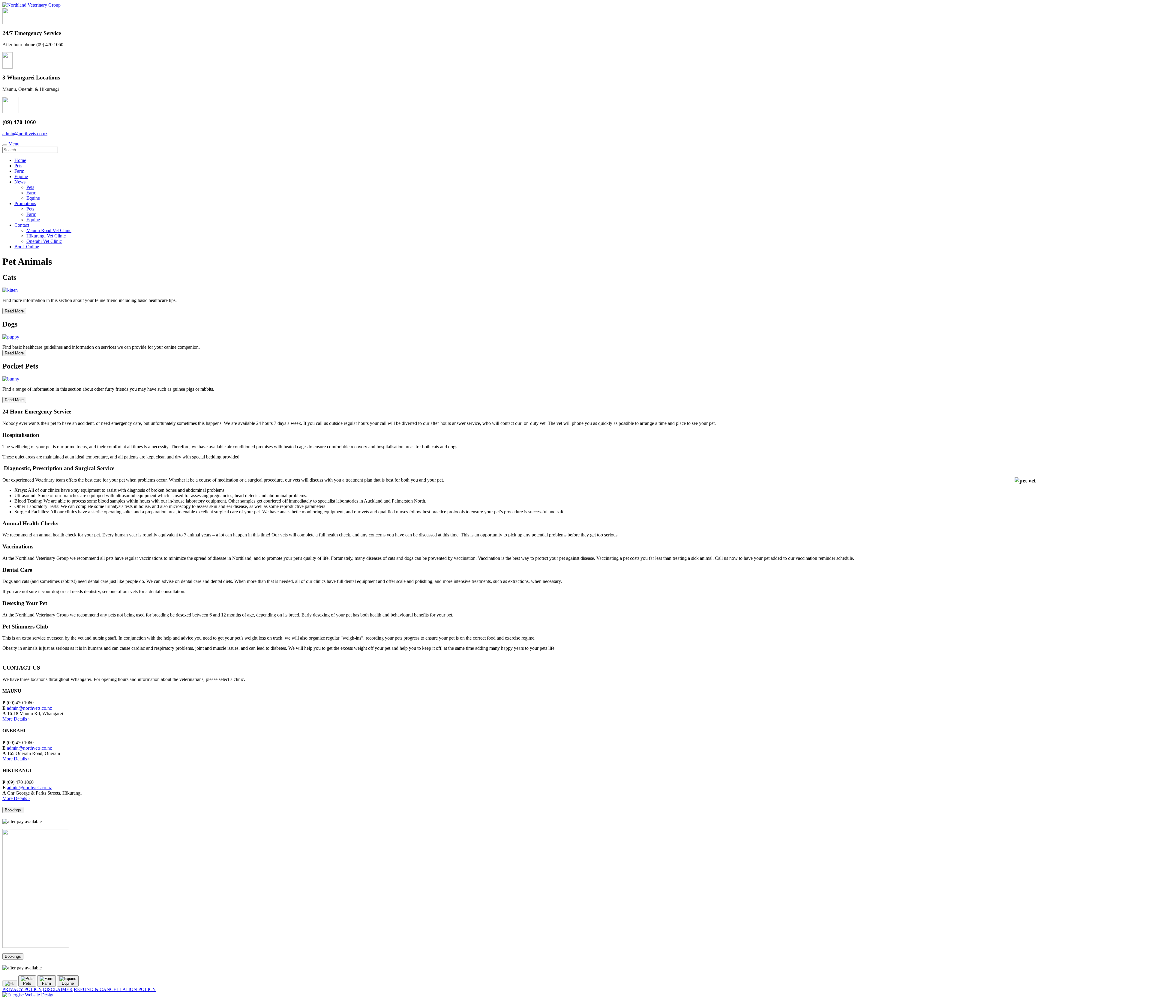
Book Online (26, 246)
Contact (21, 225)
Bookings (13, 810)
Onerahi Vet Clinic (44, 241)
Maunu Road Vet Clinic (48, 230)
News (20, 181)
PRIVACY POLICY (22, 989)
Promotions (25, 203)
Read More (14, 311)
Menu (14, 143)
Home (20, 160)
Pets (18, 165)
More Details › (16, 718)
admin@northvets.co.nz (24, 133)
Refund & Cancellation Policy (115, 989)
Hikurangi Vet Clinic (46, 235)
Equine (21, 176)
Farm (19, 171)
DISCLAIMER (58, 989)
